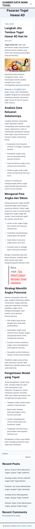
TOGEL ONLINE (9, 24)
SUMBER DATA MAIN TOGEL (21, 526)
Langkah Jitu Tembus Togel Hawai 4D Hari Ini (16, 32)
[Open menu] (31, 3)
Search (5, 454)
